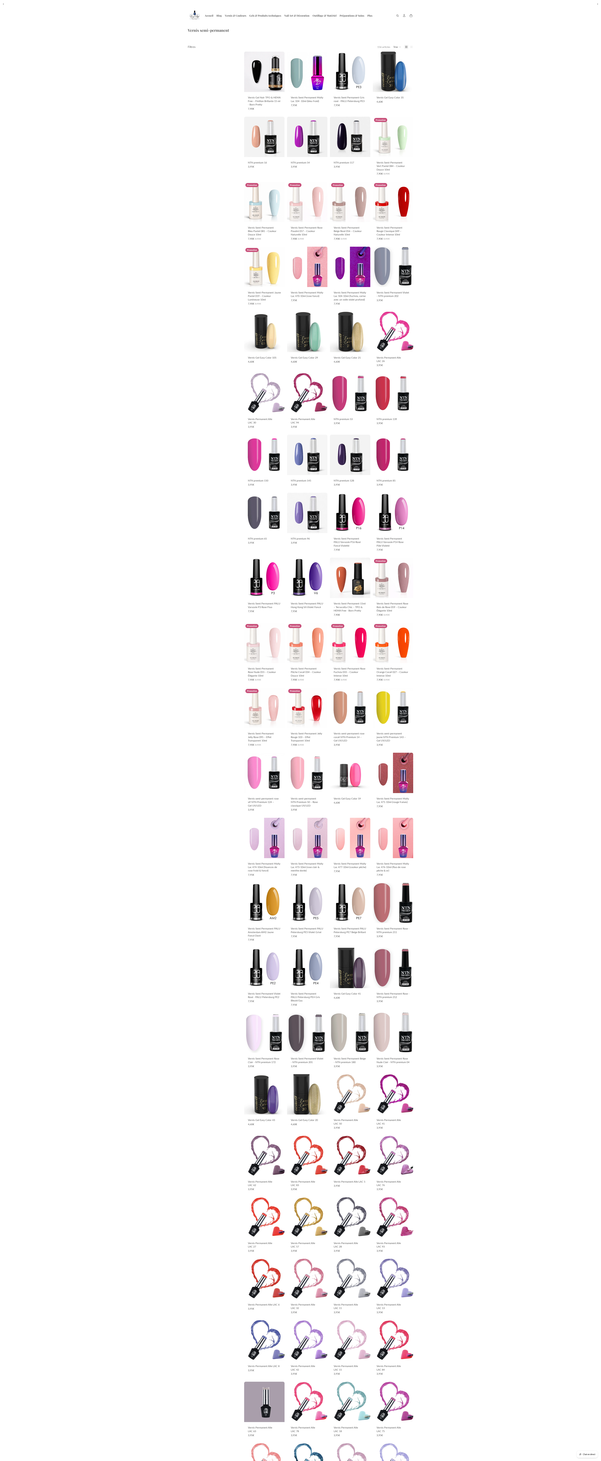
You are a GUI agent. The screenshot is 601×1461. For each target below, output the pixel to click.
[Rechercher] (397, 15)
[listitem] (370, 16)
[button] (397, 46)
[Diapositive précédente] (3, 4)
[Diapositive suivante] (597, 4)
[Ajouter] (280, 87)
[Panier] (411, 15)
